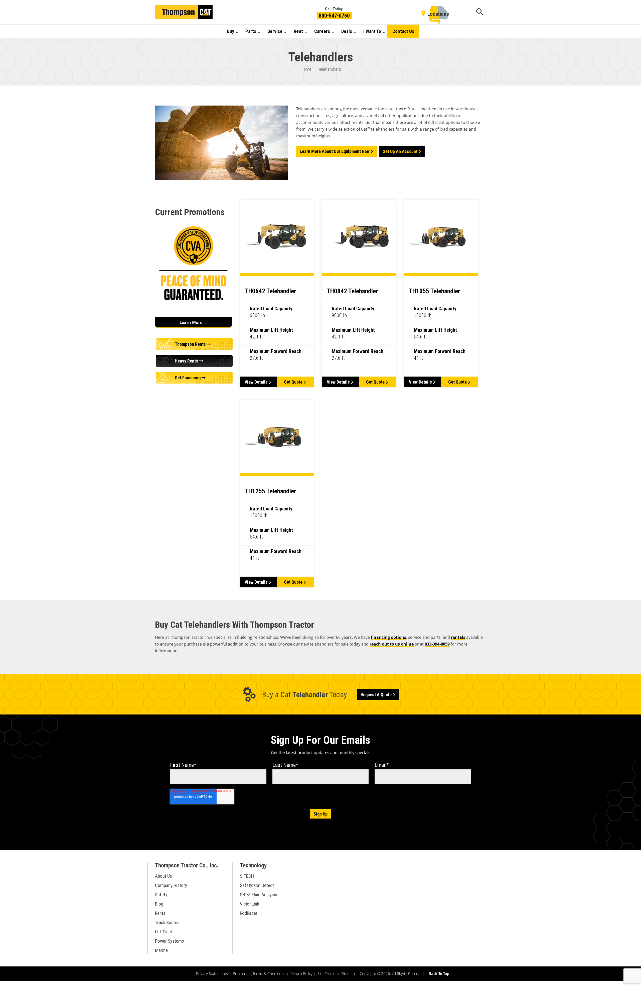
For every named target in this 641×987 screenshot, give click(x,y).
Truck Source (167, 922)
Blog (159, 904)
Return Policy (301, 973)
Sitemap (348, 973)
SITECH (247, 876)
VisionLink (249, 904)
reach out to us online (392, 644)
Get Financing (188, 377)
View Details (256, 382)
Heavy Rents (187, 361)
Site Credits (326, 973)
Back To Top (439, 973)
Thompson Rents (191, 344)
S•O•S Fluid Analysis (258, 895)
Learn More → (193, 322)
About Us (163, 876)
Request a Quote (376, 694)
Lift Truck (164, 932)
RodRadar (248, 913)
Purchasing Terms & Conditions (259, 973)
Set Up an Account (400, 151)
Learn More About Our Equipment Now (335, 151)
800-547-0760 (334, 16)
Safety (161, 895)
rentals (458, 637)
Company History (171, 885)
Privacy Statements (212, 973)
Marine (161, 950)
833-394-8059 (437, 644)
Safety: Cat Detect (257, 885)
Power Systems (169, 941)
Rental (161, 913)
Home (305, 69)
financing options (388, 637)
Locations (438, 14)
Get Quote (293, 382)
